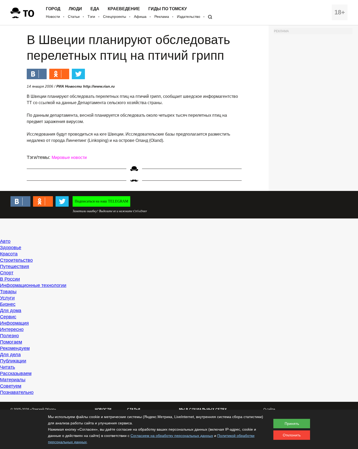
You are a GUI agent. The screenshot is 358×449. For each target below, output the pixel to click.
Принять (292, 423)
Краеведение (124, 9)
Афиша (140, 16)
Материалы (12, 379)
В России (10, 279)
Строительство (16, 260)
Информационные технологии (33, 285)
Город (53, 9)
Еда (94, 9)
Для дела (10, 354)
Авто (5, 241)
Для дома (10, 310)
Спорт (6, 272)
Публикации (13, 361)
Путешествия (14, 266)
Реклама (161, 16)
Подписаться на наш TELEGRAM (101, 201)
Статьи (74, 16)
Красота (9, 253)
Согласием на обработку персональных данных (172, 436)
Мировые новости (69, 157)
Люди (75, 9)
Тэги (91, 16)
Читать (7, 367)
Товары (8, 291)
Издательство (188, 16)
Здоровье (10, 247)
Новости (53, 16)
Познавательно (17, 392)
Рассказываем (15, 373)
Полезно (9, 335)
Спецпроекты (114, 16)
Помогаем (11, 342)
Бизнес (7, 304)
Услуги (7, 298)
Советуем (10, 386)
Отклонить (292, 435)
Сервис (8, 316)
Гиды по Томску (167, 9)
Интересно (12, 329)
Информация (14, 323)
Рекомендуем (15, 348)
